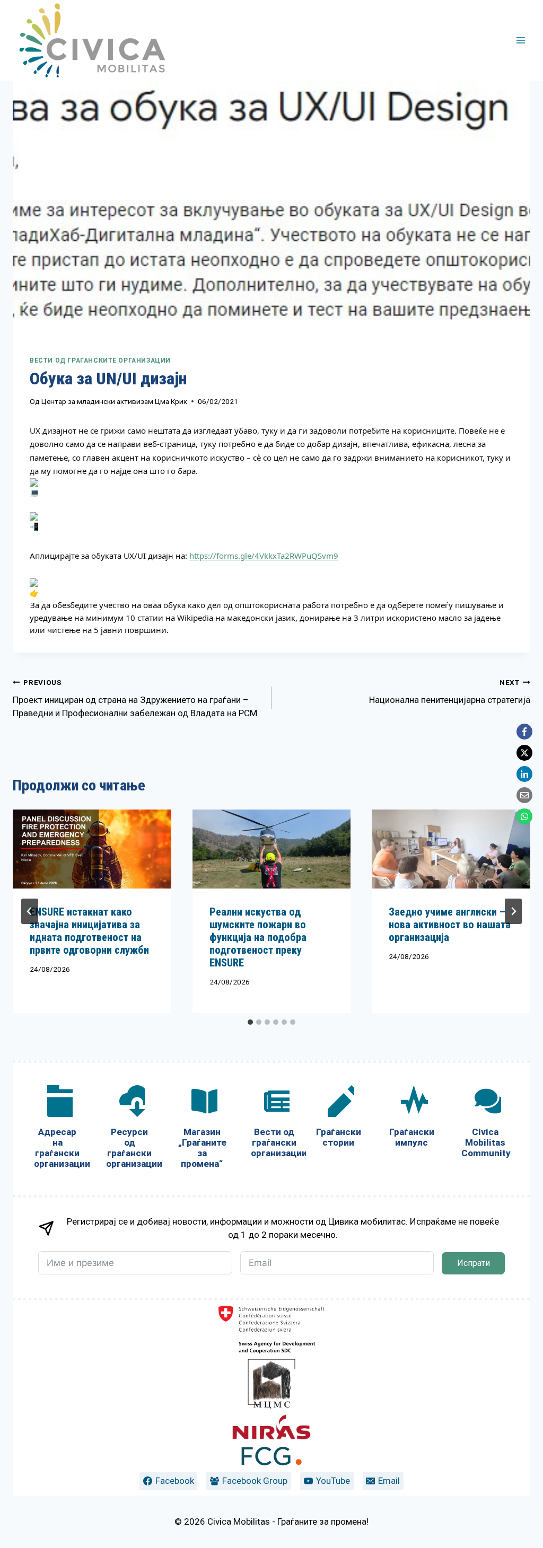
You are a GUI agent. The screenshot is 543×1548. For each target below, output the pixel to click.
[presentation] (92, 849)
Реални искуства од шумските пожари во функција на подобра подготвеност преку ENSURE (257, 937)
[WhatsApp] (524, 816)
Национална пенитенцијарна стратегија (449, 691)
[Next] (513, 911)
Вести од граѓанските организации (100, 360)
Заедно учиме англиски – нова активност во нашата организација (450, 924)
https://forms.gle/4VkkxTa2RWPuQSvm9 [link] (263, 555)
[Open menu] (520, 40)
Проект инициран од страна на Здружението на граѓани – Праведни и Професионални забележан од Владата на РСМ (135, 698)
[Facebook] (524, 732)
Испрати (473, 1263)
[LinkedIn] (524, 774)
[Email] (524, 795)
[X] (524, 753)
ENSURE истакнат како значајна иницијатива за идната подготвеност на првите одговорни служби (89, 930)
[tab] (250, 1022)
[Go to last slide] (29, 911)
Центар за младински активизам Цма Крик (114, 401)
